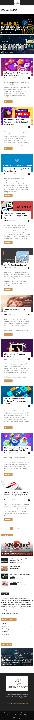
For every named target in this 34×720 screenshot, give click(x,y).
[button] (31, 2)
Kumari (3, 32)
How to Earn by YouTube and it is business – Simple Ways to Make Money (16, 494)
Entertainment (14, 568)
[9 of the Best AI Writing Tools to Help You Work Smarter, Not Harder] (17, 49)
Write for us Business (6, 713)
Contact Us (16, 713)
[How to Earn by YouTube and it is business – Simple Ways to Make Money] (17, 489)
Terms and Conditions (12, 715)
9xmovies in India (15, 566)
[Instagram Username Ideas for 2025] (17, 303)
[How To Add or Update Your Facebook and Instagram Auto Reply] (17, 210)
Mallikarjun (13, 553)
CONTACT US (11, 606)
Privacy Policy (23, 715)
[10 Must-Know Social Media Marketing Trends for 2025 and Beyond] (17, 395)
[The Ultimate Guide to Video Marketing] (17, 348)
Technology (5, 629)
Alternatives (5, 553)
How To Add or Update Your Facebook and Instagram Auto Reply (15, 215)
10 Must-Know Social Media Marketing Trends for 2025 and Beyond (16, 401)
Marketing (5, 631)
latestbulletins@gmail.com (20, 703)
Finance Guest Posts (26, 713)
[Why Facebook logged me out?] (17, 256)
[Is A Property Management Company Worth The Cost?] (4, 560)
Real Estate (13, 562)
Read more (8, 102)
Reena (5, 499)
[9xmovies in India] (4, 568)
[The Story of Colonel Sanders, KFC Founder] (4, 576)
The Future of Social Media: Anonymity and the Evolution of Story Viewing (16, 122)
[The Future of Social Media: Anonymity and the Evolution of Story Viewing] (17, 116)
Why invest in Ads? (15, 582)
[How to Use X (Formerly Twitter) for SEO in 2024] (17, 163)
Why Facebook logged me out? (15, 265)
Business (13, 578)
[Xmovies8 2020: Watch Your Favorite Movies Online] (17, 547)
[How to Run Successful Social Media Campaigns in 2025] (17, 29)
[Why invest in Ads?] (4, 584)
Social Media (5, 24)
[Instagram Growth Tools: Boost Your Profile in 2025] (17, 67)
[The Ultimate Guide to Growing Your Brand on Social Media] (17, 442)
